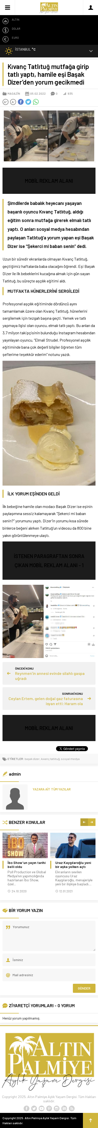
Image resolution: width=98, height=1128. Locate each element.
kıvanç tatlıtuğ (50, 758)
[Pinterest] (49, 1109)
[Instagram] (57, 1109)
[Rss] (72, 1109)
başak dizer (32, 758)
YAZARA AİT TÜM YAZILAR (52, 789)
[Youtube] (41, 1109)
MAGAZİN (14, 93)
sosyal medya (70, 758)
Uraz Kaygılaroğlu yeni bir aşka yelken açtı (73, 865)
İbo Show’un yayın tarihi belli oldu (26, 865)
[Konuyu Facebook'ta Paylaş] (21, 102)
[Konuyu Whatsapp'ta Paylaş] (36, 102)
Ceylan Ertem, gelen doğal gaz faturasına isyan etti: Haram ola (46, 701)
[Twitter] (34, 1109)
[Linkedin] (64, 1109)
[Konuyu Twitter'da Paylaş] (28, 102)
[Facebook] (26, 1109)
